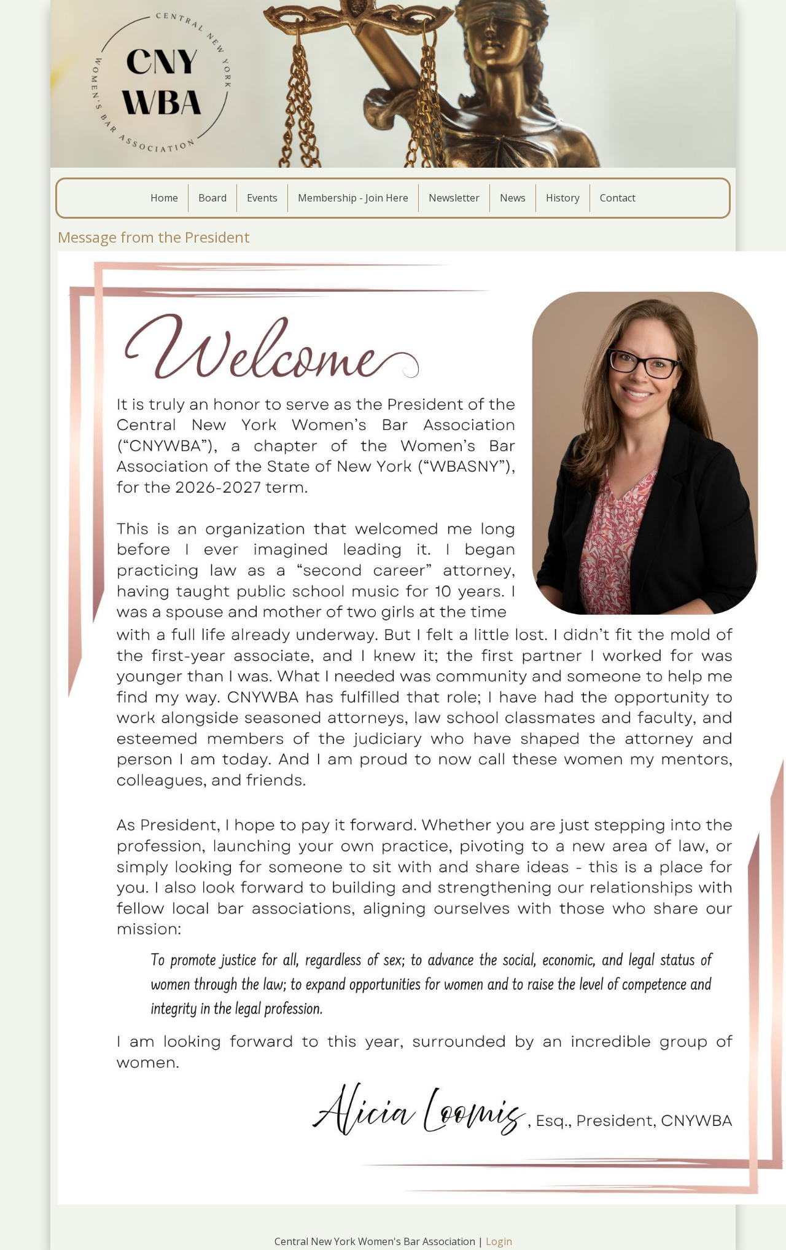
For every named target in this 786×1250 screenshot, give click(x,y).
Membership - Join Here (353, 198)
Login (499, 1241)
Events (262, 198)
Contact (618, 198)
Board (212, 198)
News (513, 198)
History (563, 198)
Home (164, 198)
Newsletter (454, 198)
